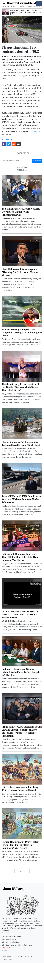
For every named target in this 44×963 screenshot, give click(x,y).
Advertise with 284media (11, 937)
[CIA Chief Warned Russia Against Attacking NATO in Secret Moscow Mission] (22, 251)
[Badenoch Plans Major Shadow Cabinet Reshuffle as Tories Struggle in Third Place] (22, 651)
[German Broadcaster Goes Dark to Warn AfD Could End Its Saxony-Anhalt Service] (22, 593)
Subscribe (37, 161)
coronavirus (34, 132)
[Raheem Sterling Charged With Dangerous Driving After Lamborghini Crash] (22, 311)
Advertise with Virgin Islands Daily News (17, 945)
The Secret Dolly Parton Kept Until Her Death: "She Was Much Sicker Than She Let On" (25, 12)
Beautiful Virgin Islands (22, 3)
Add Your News (7, 948)
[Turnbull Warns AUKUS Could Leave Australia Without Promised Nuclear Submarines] (22, 478)
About (29, 957)
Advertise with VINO (9, 939)
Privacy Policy (7, 959)
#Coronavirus (7, 139)
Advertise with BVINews (11, 942)
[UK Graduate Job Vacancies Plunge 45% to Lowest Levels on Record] (22, 769)
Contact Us (22, 957)
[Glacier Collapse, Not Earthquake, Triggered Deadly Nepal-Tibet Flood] (22, 424)
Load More (22, 871)
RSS (5, 950)
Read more (6, 933)
